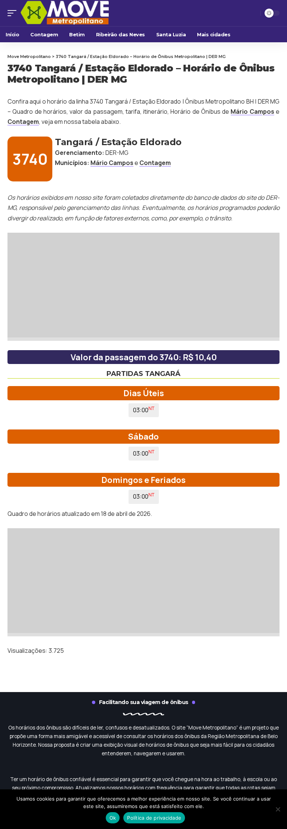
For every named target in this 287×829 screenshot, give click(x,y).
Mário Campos (252, 111)
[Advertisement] (143, 285)
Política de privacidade (154, 818)
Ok (112, 818)
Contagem (23, 121)
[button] (13, 13)
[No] (277, 809)
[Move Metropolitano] (76, 13)
